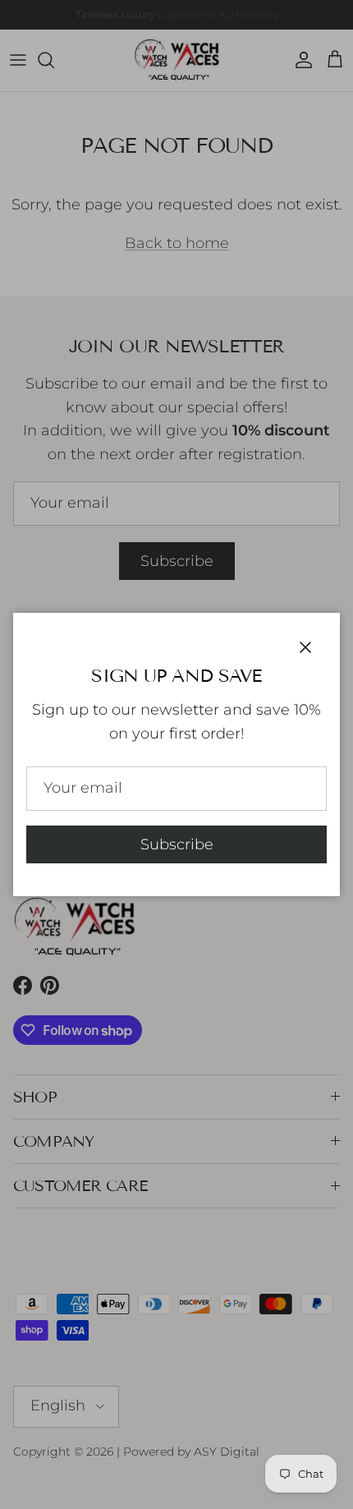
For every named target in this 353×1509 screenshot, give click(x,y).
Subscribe (176, 844)
